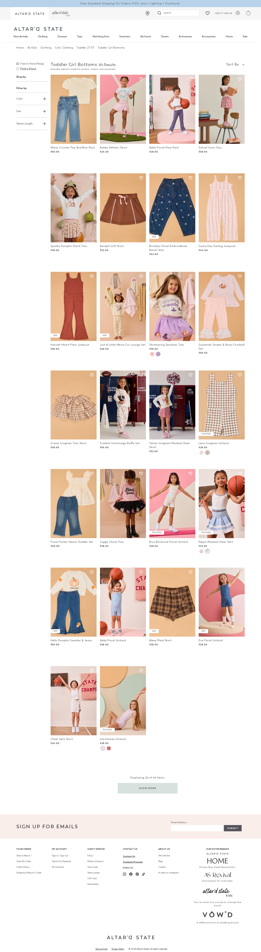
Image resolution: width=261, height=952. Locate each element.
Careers (162, 867)
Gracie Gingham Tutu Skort (68, 443)
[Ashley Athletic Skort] (123, 109)
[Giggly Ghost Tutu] (123, 503)
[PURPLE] (158, 354)
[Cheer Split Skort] (74, 700)
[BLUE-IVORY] (207, 551)
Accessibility (93, 884)
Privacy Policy (118, 949)
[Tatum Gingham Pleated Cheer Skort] (172, 405)
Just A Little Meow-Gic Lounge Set (122, 344)
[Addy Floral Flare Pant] (172, 109)
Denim (165, 36)
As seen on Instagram (168, 872)
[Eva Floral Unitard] (222, 602)
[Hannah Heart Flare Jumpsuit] (74, 306)
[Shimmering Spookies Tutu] (172, 306)
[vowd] (217, 914)
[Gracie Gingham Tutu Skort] (74, 405)
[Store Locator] (147, 13)
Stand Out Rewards (61, 861)
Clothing (42, 36)
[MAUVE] (109, 748)
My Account (59, 849)
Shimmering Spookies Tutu (166, 344)
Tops (79, 36)
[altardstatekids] (61, 13)
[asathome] (217, 858)
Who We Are (164, 855)
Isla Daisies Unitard (113, 739)
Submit (232, 828)
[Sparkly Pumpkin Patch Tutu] (74, 207)
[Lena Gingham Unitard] (222, 405)
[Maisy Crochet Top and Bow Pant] (74, 109)
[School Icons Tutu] (222, 109)
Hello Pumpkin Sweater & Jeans (71, 640)
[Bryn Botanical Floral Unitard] (172, 503)
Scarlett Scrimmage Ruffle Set (120, 443)
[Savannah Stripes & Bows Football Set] (222, 306)
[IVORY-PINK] (201, 551)
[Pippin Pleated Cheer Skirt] (222, 503)
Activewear (185, 36)
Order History (22, 867)
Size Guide (92, 867)
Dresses (62, 36)
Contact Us (130, 849)
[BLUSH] (152, 354)
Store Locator (93, 872)
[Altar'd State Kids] (217, 891)
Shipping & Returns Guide (28, 872)
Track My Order (23, 861)
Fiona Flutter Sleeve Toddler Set (72, 541)
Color (19, 98)
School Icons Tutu (210, 147)
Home (229, 36)
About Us (164, 849)
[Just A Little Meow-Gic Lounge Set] (123, 306)
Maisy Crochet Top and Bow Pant (73, 147)
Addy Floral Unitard (113, 640)
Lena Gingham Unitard (214, 443)
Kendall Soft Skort (112, 246)
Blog (160, 861)
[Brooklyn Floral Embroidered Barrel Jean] (172, 207)
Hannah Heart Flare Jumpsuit (70, 344)
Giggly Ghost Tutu (112, 541)
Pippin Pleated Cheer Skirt (216, 541)
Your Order (23, 849)
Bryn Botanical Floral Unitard (168, 541)
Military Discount (95, 861)
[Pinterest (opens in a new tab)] (137, 874)
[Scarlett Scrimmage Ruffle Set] (123, 405)
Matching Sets (101, 36)
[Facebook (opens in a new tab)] (131, 874)
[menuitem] (20, 36)
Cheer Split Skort (62, 739)
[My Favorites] (207, 13)
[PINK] (201, 452)
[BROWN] (207, 452)
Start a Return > (24, 855)
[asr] (217, 874)
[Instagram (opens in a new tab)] (124, 874)
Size (18, 111)
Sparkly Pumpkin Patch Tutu (69, 246)
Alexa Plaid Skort (160, 640)
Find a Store (28, 68)
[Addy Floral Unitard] (123, 602)
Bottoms (145, 36)
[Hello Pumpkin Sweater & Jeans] (74, 602)
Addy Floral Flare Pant (164, 147)
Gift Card (92, 878)
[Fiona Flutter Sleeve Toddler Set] (74, 503)
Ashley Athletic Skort (113, 147)
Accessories (209, 36)
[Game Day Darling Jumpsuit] (222, 207)
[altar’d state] (29, 13)
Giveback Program (133, 862)
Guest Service (96, 849)
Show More (147, 788)
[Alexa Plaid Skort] (172, 602)
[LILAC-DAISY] (103, 748)
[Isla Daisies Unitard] (123, 700)
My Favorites (58, 867)
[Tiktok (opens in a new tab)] (144, 874)
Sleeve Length (24, 123)
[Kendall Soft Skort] (123, 207)
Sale (245, 36)
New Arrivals (20, 36)
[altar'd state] (38, 29)
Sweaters (124, 36)
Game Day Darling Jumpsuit (217, 246)
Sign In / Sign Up (60, 855)
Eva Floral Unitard (211, 640)
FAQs (90, 855)
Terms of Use (101, 949)
